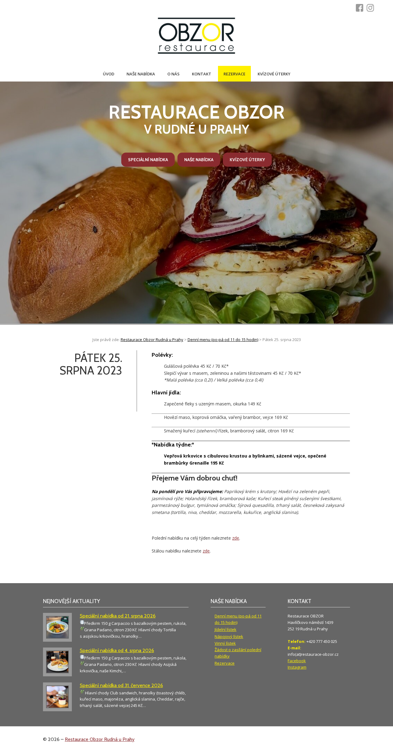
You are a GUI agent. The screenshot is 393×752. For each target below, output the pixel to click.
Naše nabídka (140, 74)
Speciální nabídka (148, 159)
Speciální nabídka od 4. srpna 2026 (117, 650)
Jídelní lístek (225, 629)
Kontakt (201, 74)
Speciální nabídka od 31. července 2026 (121, 685)
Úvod (108, 74)
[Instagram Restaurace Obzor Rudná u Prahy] (372, 8)
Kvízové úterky (274, 74)
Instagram (297, 667)
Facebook (297, 660)
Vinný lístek (225, 643)
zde (235, 538)
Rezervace (234, 74)
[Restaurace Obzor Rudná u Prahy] (196, 36)
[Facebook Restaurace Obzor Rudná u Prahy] (361, 8)
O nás (173, 74)
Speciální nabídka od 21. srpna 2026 (118, 616)
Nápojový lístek (229, 636)
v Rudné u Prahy (196, 119)
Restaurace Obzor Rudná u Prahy (99, 739)
